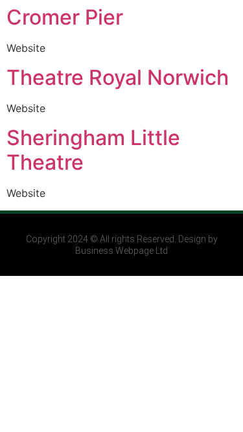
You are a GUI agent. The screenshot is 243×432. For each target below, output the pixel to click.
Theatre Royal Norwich (117, 77)
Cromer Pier (64, 17)
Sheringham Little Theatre (93, 150)
